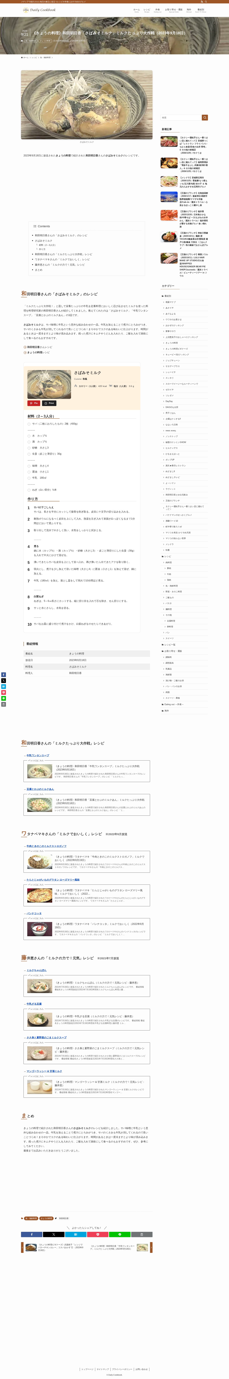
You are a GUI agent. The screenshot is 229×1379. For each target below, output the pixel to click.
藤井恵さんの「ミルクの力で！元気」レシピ (61, 264)
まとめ (38, 270)
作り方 (42, 249)
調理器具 (170, 663)
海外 (167, 710)
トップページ (87, 1369)
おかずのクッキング (175, 325)
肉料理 (169, 562)
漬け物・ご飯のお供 (175, 681)
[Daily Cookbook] (40, 10)
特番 (168, 550)
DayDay (169, 401)
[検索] (206, 1)
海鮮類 (169, 675)
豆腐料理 (171, 621)
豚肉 (169, 568)
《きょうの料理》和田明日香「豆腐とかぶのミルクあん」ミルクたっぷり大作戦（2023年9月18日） (99, 802)
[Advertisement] (87, 190)
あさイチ (170, 308)
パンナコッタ (34, 913)
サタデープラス (173, 366)
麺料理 (169, 609)
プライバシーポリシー (122, 1369)
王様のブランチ (173, 501)
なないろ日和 (172, 425)
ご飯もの (170, 598)
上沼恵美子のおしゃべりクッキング (182, 337)
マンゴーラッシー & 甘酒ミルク (44, 1071)
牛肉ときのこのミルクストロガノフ (47, 846)
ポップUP (170, 460)
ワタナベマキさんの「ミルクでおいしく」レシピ (63, 259)
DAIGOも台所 (172, 407)
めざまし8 (170, 471)
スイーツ (170, 638)
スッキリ (170, 378)
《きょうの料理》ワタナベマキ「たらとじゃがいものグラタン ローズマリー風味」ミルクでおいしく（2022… (99, 892)
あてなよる (171, 314)
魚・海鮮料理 (31, 41)
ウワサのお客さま (174, 320)
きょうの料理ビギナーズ (177, 349)
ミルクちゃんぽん (37, 970)
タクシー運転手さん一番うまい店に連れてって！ (185, 507)
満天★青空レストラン (176, 466)
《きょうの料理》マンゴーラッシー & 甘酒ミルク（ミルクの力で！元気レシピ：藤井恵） (100, 1084)
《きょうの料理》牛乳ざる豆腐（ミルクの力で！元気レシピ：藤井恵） (94, 1016)
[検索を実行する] (205, 118)
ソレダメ (170, 396)
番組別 (168, 296)
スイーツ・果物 (173, 698)
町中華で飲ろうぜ (174, 527)
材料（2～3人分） (48, 245)
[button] (31, 1234)
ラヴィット (171, 489)
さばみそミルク (43, 240)
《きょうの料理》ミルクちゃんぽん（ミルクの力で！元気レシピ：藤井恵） (97, 982)
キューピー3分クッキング (177, 355)
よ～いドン (171, 483)
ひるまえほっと (173, 454)
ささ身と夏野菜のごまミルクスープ (47, 1037)
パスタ (169, 603)
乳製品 (169, 669)
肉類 (168, 692)
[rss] (202, 1)
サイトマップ (103, 1369)
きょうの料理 (45, 41)
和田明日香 (64, 1218)
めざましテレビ (173, 477)
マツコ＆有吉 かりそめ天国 (178, 533)
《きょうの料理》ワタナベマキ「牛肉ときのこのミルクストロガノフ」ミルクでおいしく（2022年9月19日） (99, 858)
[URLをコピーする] (142, 1234)
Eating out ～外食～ (174, 704)
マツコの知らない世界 (176, 538)
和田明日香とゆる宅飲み (177, 495)
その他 (169, 615)
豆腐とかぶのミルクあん (40, 789)
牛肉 (169, 574)
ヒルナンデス (172, 448)
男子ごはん (171, 413)
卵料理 (170, 627)
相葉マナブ (171, 302)
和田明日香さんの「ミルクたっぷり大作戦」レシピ (63, 254)
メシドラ (170, 544)
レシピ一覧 (170, 644)
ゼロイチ (170, 390)
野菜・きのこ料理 (174, 592)
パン (168, 633)
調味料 (169, 657)
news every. (171, 431)
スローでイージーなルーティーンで (182, 384)
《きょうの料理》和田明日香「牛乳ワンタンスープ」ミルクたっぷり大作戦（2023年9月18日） (97, 768)
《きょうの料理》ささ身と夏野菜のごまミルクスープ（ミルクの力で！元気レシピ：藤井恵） (99, 1050)
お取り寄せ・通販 (173, 651)
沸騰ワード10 (172, 521)
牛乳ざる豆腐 (34, 1004)
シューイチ (171, 372)
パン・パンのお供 (174, 686)
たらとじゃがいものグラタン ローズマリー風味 (53, 879)
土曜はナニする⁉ (173, 419)
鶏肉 (169, 580)
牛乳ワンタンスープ (38, 755)
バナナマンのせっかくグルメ (179, 515)
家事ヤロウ (171, 331)
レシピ (168, 556)
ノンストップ (172, 436)
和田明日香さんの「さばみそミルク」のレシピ (61, 235)
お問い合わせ (142, 1369)
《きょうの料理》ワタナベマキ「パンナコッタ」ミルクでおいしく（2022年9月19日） (99, 926)
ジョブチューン (173, 360)
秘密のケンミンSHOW (176, 442)
